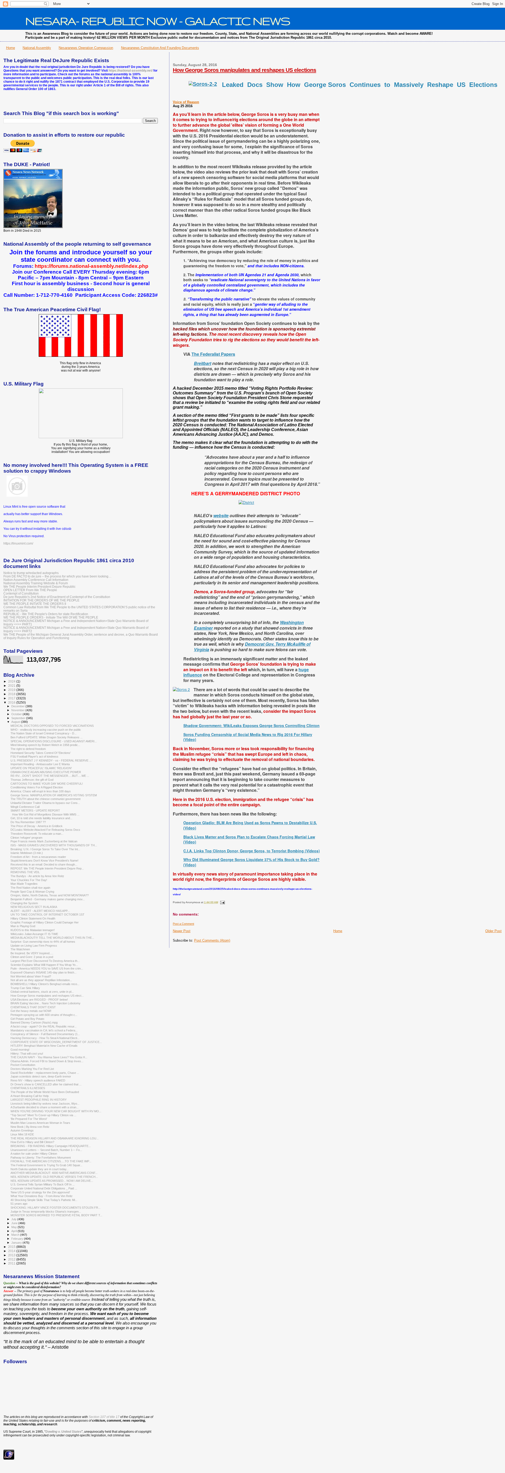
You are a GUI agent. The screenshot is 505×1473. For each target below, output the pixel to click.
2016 (12, 702)
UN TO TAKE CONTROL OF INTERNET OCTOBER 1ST (47, 914)
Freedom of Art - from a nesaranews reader (38, 856)
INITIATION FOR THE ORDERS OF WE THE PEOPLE (41, 600)
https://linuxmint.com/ (18, 543)
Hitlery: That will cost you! (27, 1053)
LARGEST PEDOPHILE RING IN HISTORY (39, 1099)
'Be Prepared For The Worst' (29, 1118)
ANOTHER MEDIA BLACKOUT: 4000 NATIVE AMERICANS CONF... (54, 1172)
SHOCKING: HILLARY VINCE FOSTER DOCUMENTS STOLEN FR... (55, 1207)
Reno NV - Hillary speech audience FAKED (38, 1080)
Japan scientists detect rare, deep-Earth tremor (41, 1076)
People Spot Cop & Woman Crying (32, 891)
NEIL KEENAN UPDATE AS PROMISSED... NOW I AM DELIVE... (52, 1180)
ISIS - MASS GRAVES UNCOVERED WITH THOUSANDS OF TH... (54, 845)
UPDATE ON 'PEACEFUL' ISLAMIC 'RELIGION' (41, 768)
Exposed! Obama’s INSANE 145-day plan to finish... (44, 972)
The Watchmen (20, 949)
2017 (12, 698)
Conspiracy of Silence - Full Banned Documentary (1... (45, 1034)
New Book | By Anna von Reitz (30, 1126)
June (14, 1223)
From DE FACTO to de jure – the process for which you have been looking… (57, 576)
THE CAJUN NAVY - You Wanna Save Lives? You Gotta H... (49, 1057)
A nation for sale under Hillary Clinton (34, 1153)
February (17, 1238)
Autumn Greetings (22, 1130)
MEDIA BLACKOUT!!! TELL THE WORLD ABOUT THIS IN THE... (52, 937)
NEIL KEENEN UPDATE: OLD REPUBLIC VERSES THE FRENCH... (54, 1176)
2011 (12, 1263)
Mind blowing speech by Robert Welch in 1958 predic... (45, 745)
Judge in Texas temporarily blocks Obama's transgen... (46, 1211)
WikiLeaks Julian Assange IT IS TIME (34, 934)
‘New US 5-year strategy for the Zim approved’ (40, 1192)
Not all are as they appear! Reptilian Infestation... (41, 980)
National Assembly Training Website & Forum (35, 583)
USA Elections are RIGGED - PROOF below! (39, 999)
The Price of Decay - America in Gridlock (37, 826)
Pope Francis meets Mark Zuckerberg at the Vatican (44, 841)
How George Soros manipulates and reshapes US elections (244, 70)
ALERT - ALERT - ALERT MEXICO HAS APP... (40, 910)
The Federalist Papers (213, 354)
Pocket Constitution (23, 1064)
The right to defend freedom (28, 748)
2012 (12, 1259)
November (18, 710)
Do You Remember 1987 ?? (28, 822)
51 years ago (19, 1203)
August (16, 721)
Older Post (493, 931)
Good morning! (20, 1049)
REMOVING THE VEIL (25, 872)
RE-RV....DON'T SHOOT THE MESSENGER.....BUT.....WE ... (50, 775)
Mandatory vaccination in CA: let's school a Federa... (44, 1030)
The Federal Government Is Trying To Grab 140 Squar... (46, 1165)
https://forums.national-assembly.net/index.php (91, 266)
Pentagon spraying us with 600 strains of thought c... (44, 1014)
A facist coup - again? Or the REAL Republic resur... (44, 1026)
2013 (12, 1255)
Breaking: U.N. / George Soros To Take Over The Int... (45, 849)
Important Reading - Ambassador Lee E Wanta (40, 764)
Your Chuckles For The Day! (29, 880)
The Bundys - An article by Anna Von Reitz (37, 876)
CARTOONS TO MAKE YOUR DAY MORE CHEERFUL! (47, 783)
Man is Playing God (23, 926)
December (18, 706)
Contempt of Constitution (21, 593)
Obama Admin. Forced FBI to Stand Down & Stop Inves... (47, 1061)
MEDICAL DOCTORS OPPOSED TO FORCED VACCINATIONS (52, 725)
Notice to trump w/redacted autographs (31, 573)
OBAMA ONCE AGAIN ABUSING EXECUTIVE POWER (46, 772)
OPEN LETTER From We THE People (30, 590)
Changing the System (24, 903)
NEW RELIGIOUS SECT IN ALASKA (34, 906)
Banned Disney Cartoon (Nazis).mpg (34, 1022)
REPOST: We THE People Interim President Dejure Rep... (47, 868)
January (17, 1242)
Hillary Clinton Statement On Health (33, 918)
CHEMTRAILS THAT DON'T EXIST (33, 1007)
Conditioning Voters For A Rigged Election (37, 787)
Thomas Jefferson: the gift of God (32, 779)
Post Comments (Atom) (212, 940)
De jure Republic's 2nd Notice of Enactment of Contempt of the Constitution (56, 597)
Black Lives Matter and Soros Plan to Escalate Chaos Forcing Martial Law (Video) (249, 839)
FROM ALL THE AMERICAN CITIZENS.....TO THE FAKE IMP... (51, 1161)
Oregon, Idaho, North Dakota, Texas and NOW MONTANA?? (50, 895)
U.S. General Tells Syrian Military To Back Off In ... (43, 1184)
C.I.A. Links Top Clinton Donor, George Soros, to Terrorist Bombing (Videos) (251, 850)
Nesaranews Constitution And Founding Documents (160, 48)
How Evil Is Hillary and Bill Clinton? (32, 1142)
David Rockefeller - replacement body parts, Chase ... (45, 1072)
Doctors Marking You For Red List (32, 1068)
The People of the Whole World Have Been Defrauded (45, 1092)
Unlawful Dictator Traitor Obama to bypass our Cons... (45, 802)
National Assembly (37, 48)
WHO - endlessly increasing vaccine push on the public (46, 729)
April (14, 1231)
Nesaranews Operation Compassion (86, 48)
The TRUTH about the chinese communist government (45, 798)
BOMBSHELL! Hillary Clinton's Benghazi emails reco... (45, 984)
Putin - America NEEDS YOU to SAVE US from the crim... (47, 968)
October (17, 714)
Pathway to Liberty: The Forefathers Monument (41, 1157)
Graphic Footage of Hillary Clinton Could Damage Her (45, 922)
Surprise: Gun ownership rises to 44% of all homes (43, 941)
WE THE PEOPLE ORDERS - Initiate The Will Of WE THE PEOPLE (50, 617)
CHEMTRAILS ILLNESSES (28, 1088)
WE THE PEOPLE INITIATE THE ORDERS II (34, 603)
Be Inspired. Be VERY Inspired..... (32, 953)
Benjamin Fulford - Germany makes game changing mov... (48, 899)
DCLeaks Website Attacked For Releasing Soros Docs (45, 829)
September (18, 718)
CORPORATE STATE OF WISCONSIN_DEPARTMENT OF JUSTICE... (56, 1042)
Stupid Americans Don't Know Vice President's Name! (44, 860)
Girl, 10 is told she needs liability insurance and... (41, 818)
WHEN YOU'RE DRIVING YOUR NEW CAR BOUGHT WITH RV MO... (56, 1111)
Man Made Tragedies (24, 883)
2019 (12, 689)
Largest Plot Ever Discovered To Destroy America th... (45, 960)
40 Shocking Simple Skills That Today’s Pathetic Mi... (44, 1200)
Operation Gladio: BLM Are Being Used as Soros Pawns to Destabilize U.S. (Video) (250, 825)
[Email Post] (222, 902)
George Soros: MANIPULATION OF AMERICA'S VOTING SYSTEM (54, 795)
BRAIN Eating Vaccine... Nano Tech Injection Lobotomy (45, 1003)
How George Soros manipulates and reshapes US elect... (47, 995)
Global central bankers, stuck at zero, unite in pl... (42, 991)
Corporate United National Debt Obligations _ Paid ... (44, 1188)
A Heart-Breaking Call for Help (30, 1096)
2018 (12, 694)
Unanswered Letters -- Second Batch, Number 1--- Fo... (46, 1149)
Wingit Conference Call (25, 806)
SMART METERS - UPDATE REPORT (35, 810)
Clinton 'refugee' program (26, 837)
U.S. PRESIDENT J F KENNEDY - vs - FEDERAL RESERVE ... (51, 760)
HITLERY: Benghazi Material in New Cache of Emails (44, 1045)
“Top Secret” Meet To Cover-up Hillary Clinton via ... (43, 1115)
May (14, 1227)
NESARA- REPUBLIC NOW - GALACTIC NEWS (157, 20)
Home (10, 48)
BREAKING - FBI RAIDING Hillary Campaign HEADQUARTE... (51, 1146)
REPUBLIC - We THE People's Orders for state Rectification (45, 614)
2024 (12, 681)
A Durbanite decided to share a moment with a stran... (45, 1107)
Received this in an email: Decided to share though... (44, 864)
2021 (12, 685)
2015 (12, 1246)
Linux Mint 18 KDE (22, 1134)
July (14, 1219)
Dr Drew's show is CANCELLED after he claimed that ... (46, 1084)
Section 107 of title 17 (104, 1417)
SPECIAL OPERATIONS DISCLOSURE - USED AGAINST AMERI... (54, 741)
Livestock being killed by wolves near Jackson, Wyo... (45, 1103)
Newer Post (181, 931)
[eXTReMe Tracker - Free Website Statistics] (8, 1458)
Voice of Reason (186, 102)
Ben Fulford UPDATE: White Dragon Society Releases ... (47, 737)
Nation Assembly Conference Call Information (35, 579)
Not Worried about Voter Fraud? (31, 976)
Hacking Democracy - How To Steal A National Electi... (45, 1038)
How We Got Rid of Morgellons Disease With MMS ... (45, 814)
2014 (12, 1251)
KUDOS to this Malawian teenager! (33, 930)
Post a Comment (183, 923)
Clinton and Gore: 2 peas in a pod (32, 956)
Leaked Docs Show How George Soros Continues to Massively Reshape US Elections (360, 84)
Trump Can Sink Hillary (25, 988)
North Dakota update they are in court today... (40, 1169)
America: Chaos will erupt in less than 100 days (41, 791)
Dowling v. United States (64, 1432)
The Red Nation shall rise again (30, 887)
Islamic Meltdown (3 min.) (27, 852)
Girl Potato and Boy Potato (27, 1018)
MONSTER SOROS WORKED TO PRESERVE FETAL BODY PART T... (56, 1215)
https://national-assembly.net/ (131, 70)
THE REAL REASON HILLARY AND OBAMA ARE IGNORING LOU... (55, 1138)
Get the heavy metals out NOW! (31, 1010)
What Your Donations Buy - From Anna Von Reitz (42, 1196)
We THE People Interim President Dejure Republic (39, 586)
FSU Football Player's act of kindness (34, 756)
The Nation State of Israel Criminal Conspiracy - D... (44, 733)
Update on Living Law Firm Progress (34, 945)
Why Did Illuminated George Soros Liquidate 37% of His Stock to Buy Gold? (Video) (251, 862)
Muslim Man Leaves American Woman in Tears (40, 1122)
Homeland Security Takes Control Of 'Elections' (41, 752)
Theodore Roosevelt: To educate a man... (37, 833)
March (15, 1234)
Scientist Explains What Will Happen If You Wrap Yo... (44, 964)
